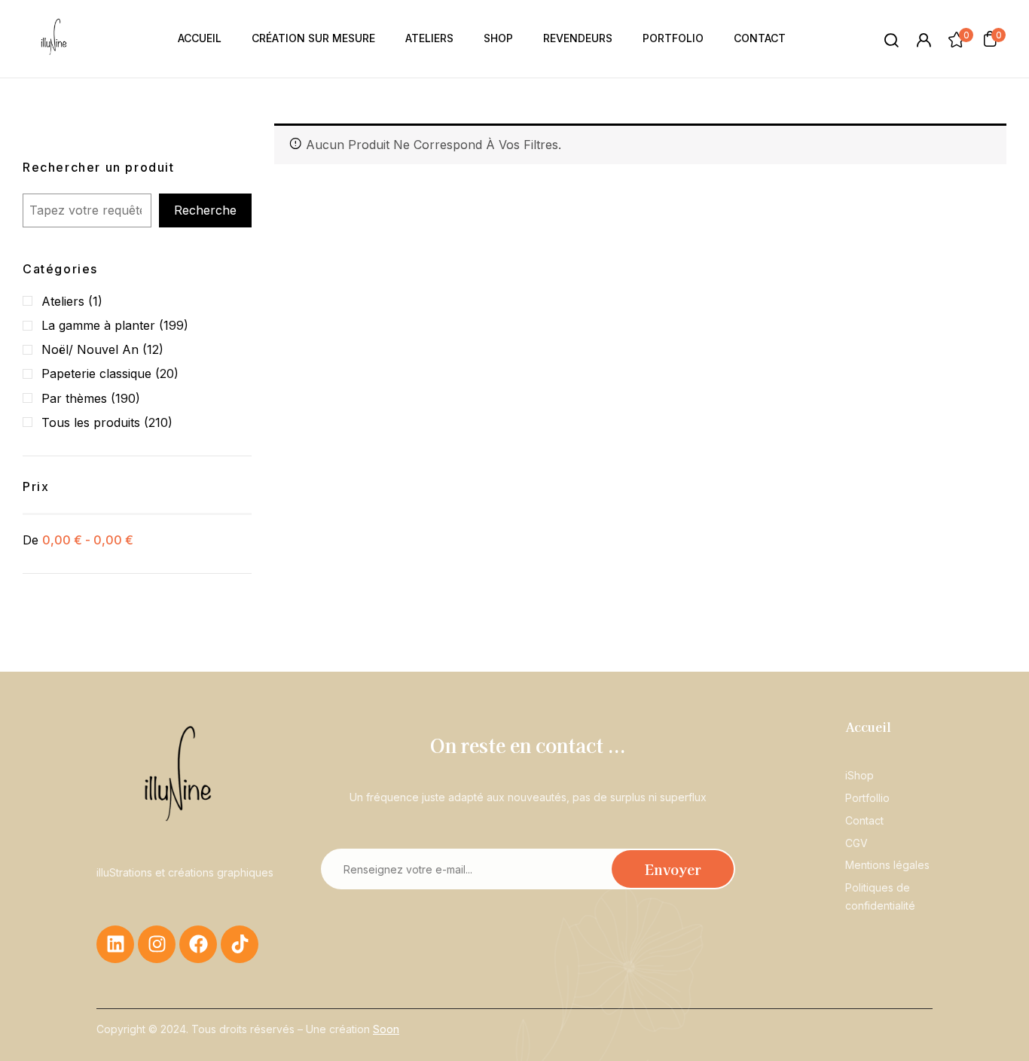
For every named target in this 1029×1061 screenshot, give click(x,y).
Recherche (205, 210)
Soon (386, 1029)
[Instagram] (157, 944)
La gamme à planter (98, 325)
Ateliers (62, 301)
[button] (990, 38)
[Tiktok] (239, 944)
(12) (152, 349)
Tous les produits (90, 422)
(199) (173, 325)
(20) (167, 373)
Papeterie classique (96, 373)
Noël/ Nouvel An (90, 349)
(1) (95, 301)
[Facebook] (198, 944)
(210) (158, 422)
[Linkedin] (115, 944)
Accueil (868, 727)
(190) (125, 398)
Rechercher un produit (99, 167)
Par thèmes (74, 398)
